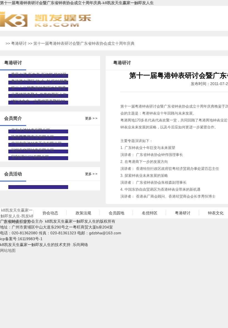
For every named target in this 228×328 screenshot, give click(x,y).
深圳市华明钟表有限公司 (32, 150)
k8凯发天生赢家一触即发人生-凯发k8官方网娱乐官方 (17, 213)
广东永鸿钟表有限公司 (30, 130)
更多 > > (91, 118)
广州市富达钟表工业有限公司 (36, 143)
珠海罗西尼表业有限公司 (32, 137)
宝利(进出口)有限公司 (30, 157)
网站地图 (8, 250)
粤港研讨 (19, 43)
